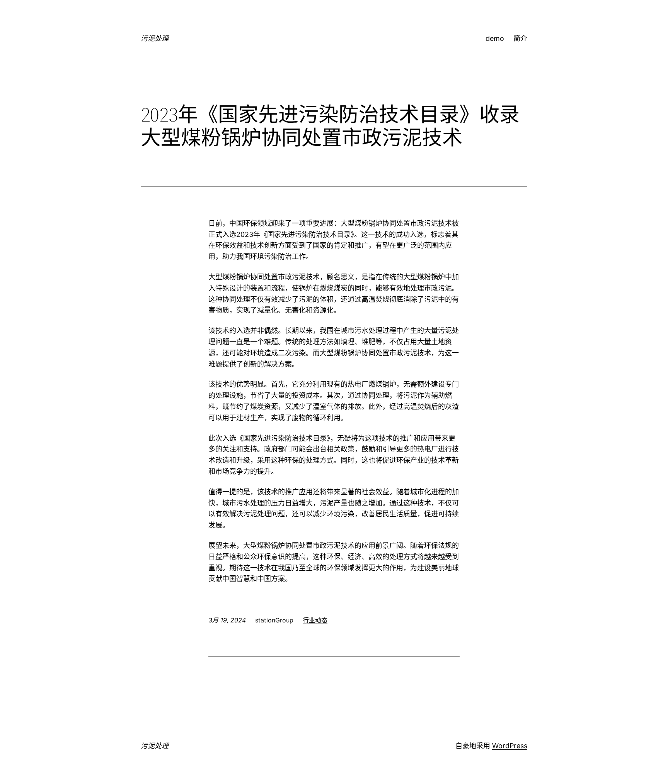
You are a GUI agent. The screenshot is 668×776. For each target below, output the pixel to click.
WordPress (509, 746)
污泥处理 (155, 38)
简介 (520, 38)
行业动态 (315, 620)
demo (495, 38)
